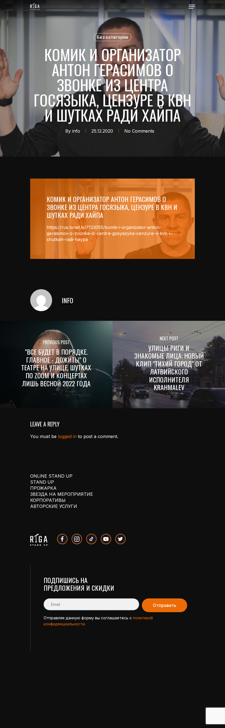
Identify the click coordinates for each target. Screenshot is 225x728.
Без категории (112, 37)
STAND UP (42, 482)
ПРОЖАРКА (43, 488)
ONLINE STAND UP (51, 476)
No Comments (139, 131)
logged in (67, 436)
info (76, 131)
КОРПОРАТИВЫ (48, 500)
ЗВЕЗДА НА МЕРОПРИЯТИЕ (61, 494)
